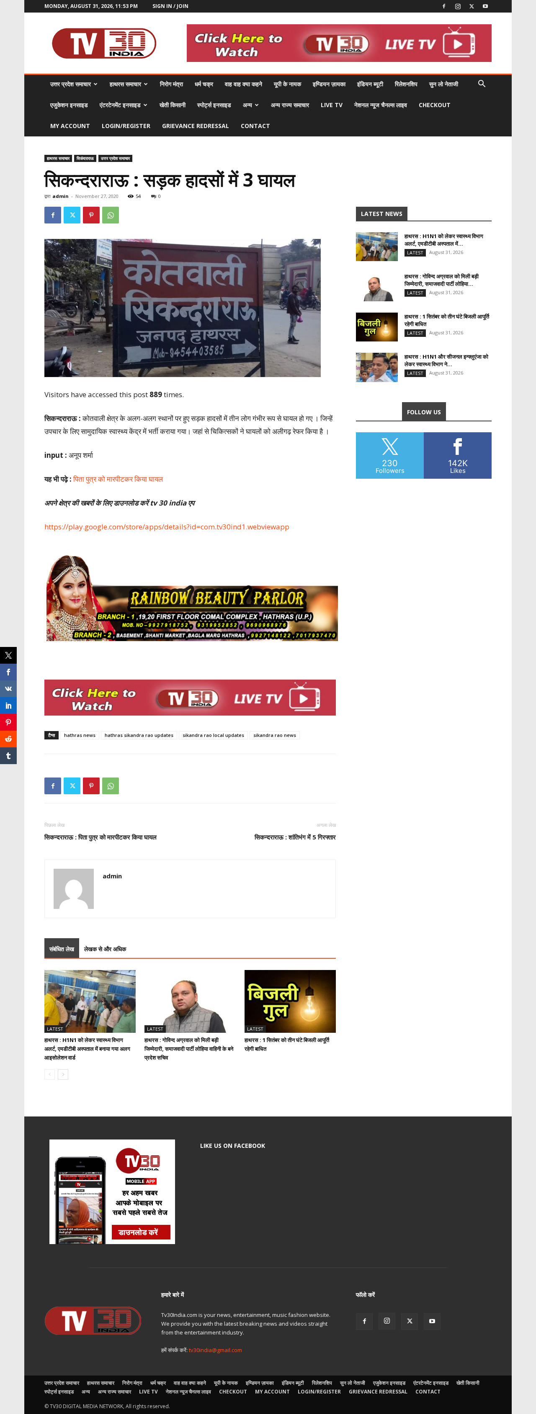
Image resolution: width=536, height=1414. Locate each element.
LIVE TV (332, 105)
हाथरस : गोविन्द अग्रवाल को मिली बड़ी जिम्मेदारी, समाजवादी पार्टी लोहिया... (442, 279)
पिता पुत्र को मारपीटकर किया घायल (118, 479)
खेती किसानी (173, 105)
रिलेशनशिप (406, 84)
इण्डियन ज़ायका (329, 84)
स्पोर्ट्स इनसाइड (214, 105)
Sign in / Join (170, 6)
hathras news (79, 735)
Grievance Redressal (195, 126)
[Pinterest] (91, 215)
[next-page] (63, 1074)
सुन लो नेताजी (443, 84)
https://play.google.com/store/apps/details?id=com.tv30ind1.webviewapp (166, 526)
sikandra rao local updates (213, 735)
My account (70, 126)
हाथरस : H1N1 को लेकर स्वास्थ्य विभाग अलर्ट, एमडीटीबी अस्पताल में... (444, 239)
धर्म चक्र (204, 84)
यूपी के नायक (287, 84)
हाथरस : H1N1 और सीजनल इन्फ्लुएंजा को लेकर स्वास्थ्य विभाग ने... (446, 360)
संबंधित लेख (61, 949)
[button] (482, 85)
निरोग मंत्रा (171, 84)
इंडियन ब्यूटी (370, 84)
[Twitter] (471, 6)
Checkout (435, 105)
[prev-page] (49, 1074)
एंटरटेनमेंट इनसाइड (120, 105)
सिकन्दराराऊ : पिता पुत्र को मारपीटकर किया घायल (100, 837)
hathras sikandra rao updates (139, 735)
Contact (255, 126)
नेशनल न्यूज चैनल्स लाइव (380, 105)
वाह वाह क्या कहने (243, 84)
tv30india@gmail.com (215, 1350)
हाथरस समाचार (125, 84)
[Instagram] (457, 6)
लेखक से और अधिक (105, 949)
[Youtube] (485, 6)
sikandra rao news (274, 735)
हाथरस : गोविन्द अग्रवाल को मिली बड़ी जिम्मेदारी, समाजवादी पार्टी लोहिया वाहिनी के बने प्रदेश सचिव (188, 1048)
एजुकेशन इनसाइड (69, 105)
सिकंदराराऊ (85, 158)
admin (60, 196)
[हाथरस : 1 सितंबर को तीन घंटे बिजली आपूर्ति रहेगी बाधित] (290, 1001)
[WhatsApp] (110, 215)
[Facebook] (444, 6)
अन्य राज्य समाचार (290, 105)
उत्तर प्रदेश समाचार (70, 84)
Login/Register (126, 126)
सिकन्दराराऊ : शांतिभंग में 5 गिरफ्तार (295, 837)
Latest (55, 1029)
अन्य (247, 105)
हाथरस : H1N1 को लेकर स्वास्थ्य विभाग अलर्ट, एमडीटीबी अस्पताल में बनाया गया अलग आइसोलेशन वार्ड (87, 1048)
